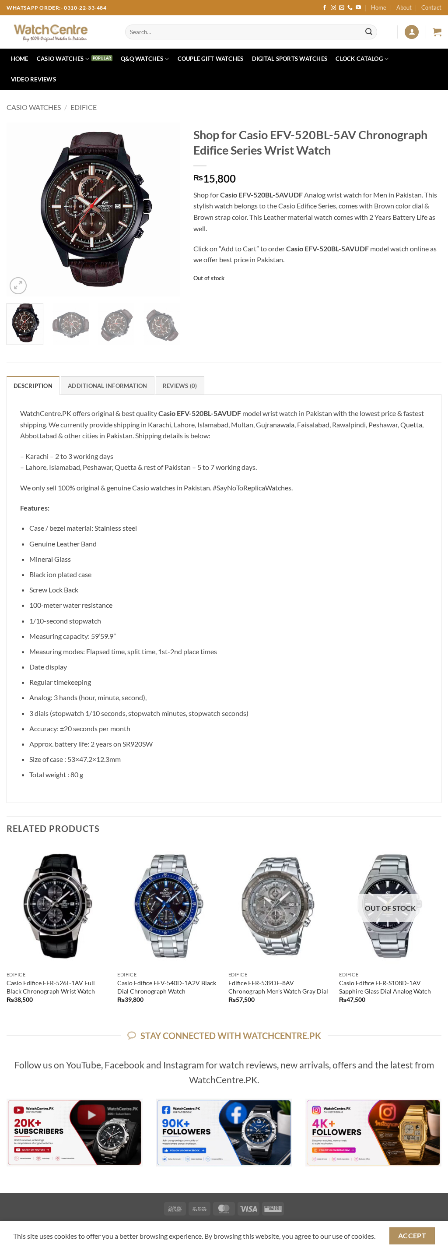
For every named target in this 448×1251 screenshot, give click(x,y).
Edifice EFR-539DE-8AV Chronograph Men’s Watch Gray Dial (278, 987)
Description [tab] (33, 385)
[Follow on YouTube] (358, 8)
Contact (431, 7)
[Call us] (350, 8)
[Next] (166, 209)
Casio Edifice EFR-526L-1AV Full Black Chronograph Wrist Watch (51, 987)
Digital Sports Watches (290, 58)
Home (378, 7)
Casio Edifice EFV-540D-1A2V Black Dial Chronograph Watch (166, 987)
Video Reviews (33, 79)
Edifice (83, 107)
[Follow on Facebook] (324, 8)
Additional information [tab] (107, 385)
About (404, 7)
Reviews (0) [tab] (180, 385)
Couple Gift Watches (211, 58)
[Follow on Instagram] (333, 8)
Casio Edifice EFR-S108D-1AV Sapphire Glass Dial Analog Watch (385, 987)
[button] (412, 32)
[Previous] (21, 209)
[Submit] (368, 32)
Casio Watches (60, 58)
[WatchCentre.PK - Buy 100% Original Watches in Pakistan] (59, 32)
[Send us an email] (341, 8)
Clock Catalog (359, 58)
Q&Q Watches (142, 58)
